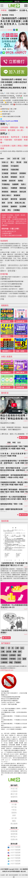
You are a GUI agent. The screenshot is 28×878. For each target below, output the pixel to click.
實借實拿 (17, 195)
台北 (22, 648)
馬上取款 (5, 177)
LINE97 (25, 421)
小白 (23, 158)
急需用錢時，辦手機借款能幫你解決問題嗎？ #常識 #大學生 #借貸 (14, 476)
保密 (2, 648)
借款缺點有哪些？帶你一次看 (11, 504)
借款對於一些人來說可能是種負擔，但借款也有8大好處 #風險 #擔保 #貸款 (14, 498)
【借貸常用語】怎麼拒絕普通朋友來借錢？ (14, 631)
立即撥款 (12, 655)
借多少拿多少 (6, 195)
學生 (9, 210)
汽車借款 (12, 659)
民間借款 (23, 173)
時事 (9, 442)
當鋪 (24, 659)
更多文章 (7, 638)
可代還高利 (15, 166)
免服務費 (15, 184)
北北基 (22, 10)
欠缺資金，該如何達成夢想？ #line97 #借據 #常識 (14, 454)
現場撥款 (14, 177)
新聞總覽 (14, 831)
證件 (19, 651)
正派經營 (5, 173)
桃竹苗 (14, 807)
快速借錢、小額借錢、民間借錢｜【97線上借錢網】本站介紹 (14, 780)
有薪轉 (4, 180)
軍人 (12, 162)
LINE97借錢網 (15, 847)
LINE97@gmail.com (6, 670)
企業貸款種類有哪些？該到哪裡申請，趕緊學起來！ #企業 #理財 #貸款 (14, 462)
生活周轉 (23, 206)
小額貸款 (4, 662)
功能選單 (12, 10)
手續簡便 (14, 188)
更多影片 (24, 437)
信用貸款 (5, 206)
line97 (26, 450)
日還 (25, 162)
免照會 (20, 180)
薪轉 (14, 651)
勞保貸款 (5, 191)
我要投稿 (14, 839)
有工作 (22, 177)
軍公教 (18, 162)
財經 (14, 442)
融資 (3, 203)
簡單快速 (23, 188)
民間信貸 (14, 173)
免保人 (23, 184)
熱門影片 (14, 836)
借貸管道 (5, 15)
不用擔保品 (6, 184)
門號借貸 (17, 662)
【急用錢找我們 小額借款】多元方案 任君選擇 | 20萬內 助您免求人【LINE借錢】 (14, 6)
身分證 (8, 651)
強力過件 (5, 199)
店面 (3, 210)
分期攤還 (16, 210)
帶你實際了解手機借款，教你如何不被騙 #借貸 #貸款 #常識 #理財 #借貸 (14, 490)
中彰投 (4, 10)
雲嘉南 (14, 812)
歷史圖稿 (14, 823)
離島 (14, 821)
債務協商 (14, 191)
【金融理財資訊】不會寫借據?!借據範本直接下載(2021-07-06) (14, 564)
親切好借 (14, 199)
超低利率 (12, 180)
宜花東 (14, 818)
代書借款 (5, 166)
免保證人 (5, 188)
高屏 (14, 815)
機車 (19, 655)
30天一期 (16, 158)
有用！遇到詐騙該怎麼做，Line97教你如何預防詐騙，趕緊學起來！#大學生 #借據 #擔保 (14, 469)
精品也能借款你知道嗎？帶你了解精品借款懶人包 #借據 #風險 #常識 (14, 417)
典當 (10, 662)
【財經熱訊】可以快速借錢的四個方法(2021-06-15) (14, 606)
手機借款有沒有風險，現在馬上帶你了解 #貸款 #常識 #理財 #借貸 (14, 483)
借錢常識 (14, 834)
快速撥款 (4, 659)
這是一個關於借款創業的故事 (11, 509)
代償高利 (4, 655)
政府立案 (23, 191)
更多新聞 (24, 515)
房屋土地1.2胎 (20, 203)
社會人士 (5, 162)
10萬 (2, 651)
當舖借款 (14, 206)
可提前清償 (15, 169)
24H (8, 158)
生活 (19, 442)
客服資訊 (14, 796)
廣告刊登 (14, 794)
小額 (17, 648)
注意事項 (14, 791)
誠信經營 (23, 199)
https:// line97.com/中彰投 (9, 121)
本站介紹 (14, 788)
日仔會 (10, 203)
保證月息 (5, 169)
